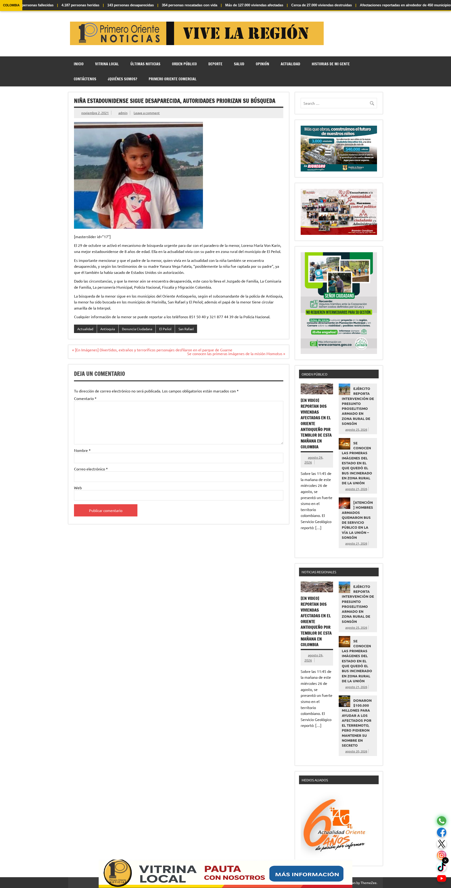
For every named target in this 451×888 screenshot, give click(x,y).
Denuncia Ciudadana (137, 329)
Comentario (85, 398)
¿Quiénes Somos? (122, 78)
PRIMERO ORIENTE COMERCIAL (173, 78)
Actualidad (290, 63)
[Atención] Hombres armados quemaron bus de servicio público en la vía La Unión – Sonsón (357, 520)
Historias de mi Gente (331, 63)
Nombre (82, 450)
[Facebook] (441, 832)
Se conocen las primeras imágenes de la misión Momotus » (236, 353)
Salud (239, 63)
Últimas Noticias (145, 63)
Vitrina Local (107, 63)
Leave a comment (147, 113)
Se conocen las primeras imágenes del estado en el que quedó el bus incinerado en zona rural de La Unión (357, 463)
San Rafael (186, 329)
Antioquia (107, 329)
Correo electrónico (91, 469)
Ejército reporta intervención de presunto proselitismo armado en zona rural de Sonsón (358, 406)
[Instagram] (441, 855)
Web (78, 487)
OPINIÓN (262, 63)
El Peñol (165, 329)
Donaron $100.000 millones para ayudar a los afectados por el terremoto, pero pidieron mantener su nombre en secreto (357, 723)
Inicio (79, 63)
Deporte (215, 63)
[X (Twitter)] (441, 844)
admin (123, 113)
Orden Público (184, 63)
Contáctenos (85, 78)
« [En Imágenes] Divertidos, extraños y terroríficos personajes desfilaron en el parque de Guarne (152, 349)
